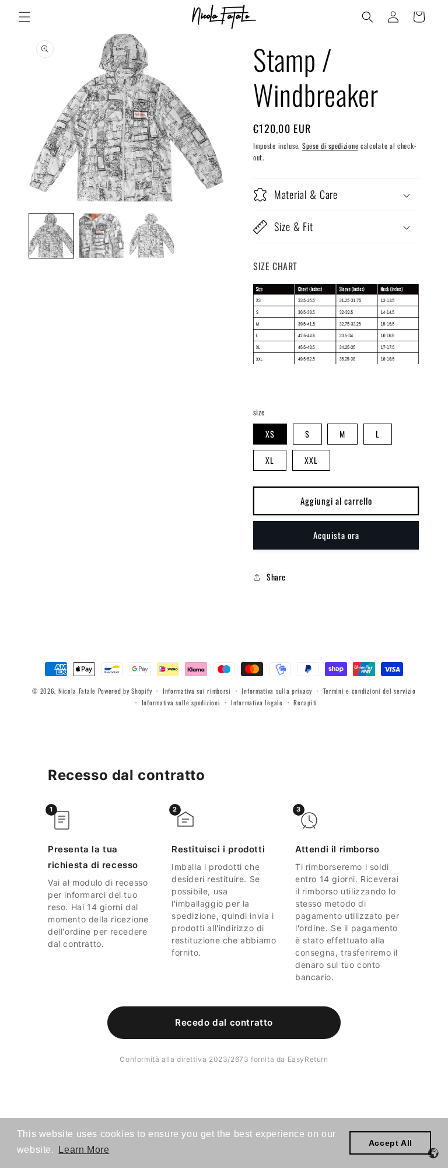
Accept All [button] (390, 1143)
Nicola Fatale (77, 690)
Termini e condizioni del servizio (369, 690)
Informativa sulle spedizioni (181, 702)
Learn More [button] (83, 1150)
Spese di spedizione (330, 146)
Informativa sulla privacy (277, 690)
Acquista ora (336, 535)
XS (270, 434)
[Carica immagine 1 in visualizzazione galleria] (51, 236)
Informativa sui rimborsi (197, 690)
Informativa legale (257, 702)
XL (269, 460)
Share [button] (276, 577)
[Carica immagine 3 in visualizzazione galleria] (152, 236)
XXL (311, 460)
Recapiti (305, 702)
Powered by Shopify (125, 690)
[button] (24, 17)
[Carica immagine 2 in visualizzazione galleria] (101, 236)
